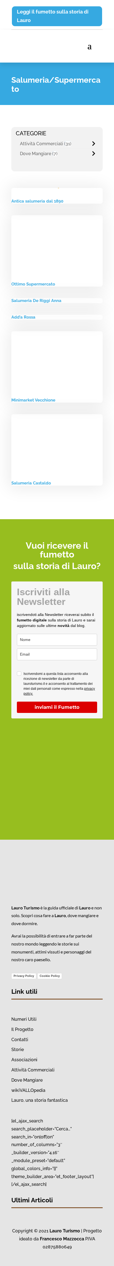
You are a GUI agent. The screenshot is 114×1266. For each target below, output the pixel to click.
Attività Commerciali (41, 143)
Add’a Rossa (23, 317)
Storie (17, 1049)
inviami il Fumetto (57, 707)
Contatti (19, 1039)
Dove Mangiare (35, 153)
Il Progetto (22, 1029)
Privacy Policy (24, 976)
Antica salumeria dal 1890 (37, 201)
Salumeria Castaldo (31, 483)
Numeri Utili (24, 1019)
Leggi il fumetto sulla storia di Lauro (53, 16)
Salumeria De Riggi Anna (36, 300)
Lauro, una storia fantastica (39, 1100)
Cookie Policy (50, 976)
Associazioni (24, 1059)
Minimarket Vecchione (33, 400)
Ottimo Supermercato (33, 284)
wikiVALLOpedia (28, 1090)
